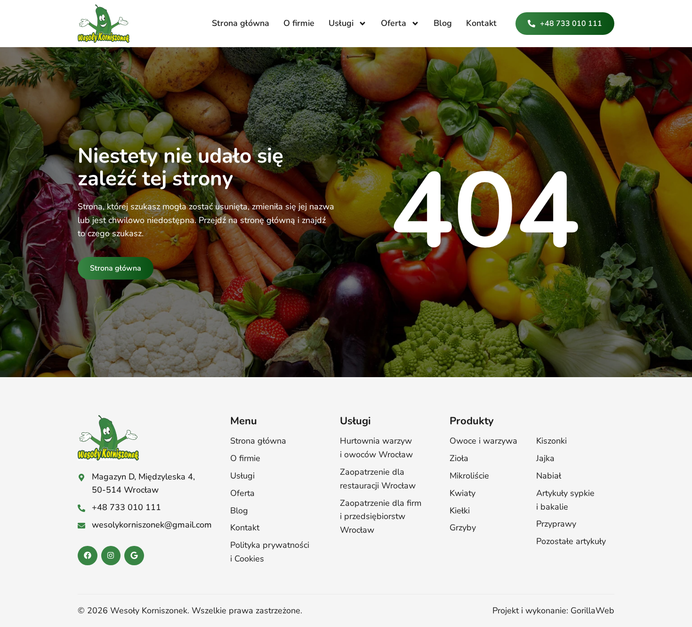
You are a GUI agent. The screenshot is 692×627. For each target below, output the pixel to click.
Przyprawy (556, 523)
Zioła (459, 458)
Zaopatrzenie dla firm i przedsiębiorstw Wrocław (380, 516)
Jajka (545, 458)
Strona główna (240, 23)
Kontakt (481, 23)
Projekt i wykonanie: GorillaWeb (553, 610)
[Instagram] (111, 556)
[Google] (134, 556)
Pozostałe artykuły (571, 541)
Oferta (393, 23)
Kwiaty (462, 493)
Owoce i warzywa (483, 440)
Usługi (341, 23)
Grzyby (463, 527)
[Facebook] (87, 556)
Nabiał (548, 475)
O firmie (298, 23)
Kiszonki (551, 440)
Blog (443, 23)
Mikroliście (469, 475)
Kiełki (460, 510)
